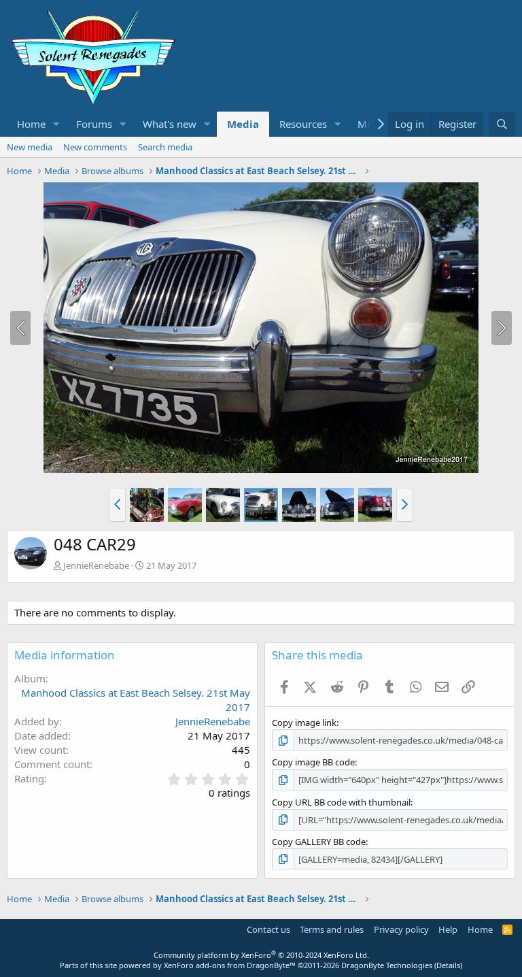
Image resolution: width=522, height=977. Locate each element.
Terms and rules (332, 929)
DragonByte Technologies (386, 965)
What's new (169, 124)
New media (29, 147)
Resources (303, 124)
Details (448, 965)
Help (447, 929)
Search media (165, 147)
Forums (94, 124)
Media (243, 124)
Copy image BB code (313, 762)
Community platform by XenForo (261, 955)
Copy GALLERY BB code (319, 841)
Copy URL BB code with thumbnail (341, 802)
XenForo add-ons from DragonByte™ (230, 965)
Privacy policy (401, 929)
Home (31, 124)
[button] (56, 124)
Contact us (268, 929)
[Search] (502, 124)
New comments (95, 147)
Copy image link (304, 722)
